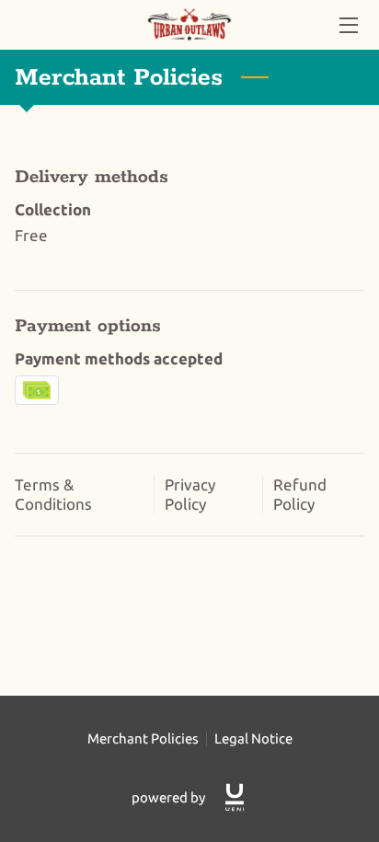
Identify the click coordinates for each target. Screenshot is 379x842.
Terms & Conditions (53, 494)
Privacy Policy (190, 494)
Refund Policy (300, 494)
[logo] (234, 797)
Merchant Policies (143, 738)
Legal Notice (253, 738)
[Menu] (347, 25)
